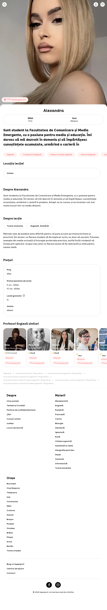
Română (59, 410)
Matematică (61, 401)
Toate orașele (14, 550)
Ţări (9, 414)
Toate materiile (63, 468)
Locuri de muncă (15, 428)
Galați (10, 515)
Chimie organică (63, 441)
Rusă (57, 437)
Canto (58, 419)
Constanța (12, 501)
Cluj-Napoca (13, 488)
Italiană (59, 459)
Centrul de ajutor (15, 568)
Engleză (59, 405)
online (10, 173)
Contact (11, 573)
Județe (10, 423)
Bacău (10, 546)
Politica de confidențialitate (21, 410)
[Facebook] (49, 585)
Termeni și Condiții (16, 405)
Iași (8, 497)
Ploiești (10, 524)
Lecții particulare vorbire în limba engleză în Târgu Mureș (27, 380)
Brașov (10, 519)
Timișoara (12, 492)
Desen (58, 454)
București (11, 483)
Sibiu (9, 506)
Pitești (10, 537)
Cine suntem (13, 401)
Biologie (59, 423)
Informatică (61, 463)
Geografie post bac (64, 450)
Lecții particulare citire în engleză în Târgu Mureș (75, 380)
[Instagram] (58, 585)
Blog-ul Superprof (15, 564)
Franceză (60, 414)
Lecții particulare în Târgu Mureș (29, 373)
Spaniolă (59, 432)
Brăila (10, 533)
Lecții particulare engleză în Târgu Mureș (65, 373)
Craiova (11, 510)
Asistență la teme (64, 446)
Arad (9, 542)
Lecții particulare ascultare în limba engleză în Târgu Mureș (28, 383)
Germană (60, 428)
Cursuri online (13, 419)
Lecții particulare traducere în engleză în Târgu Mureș (25, 377)
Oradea (11, 528)
